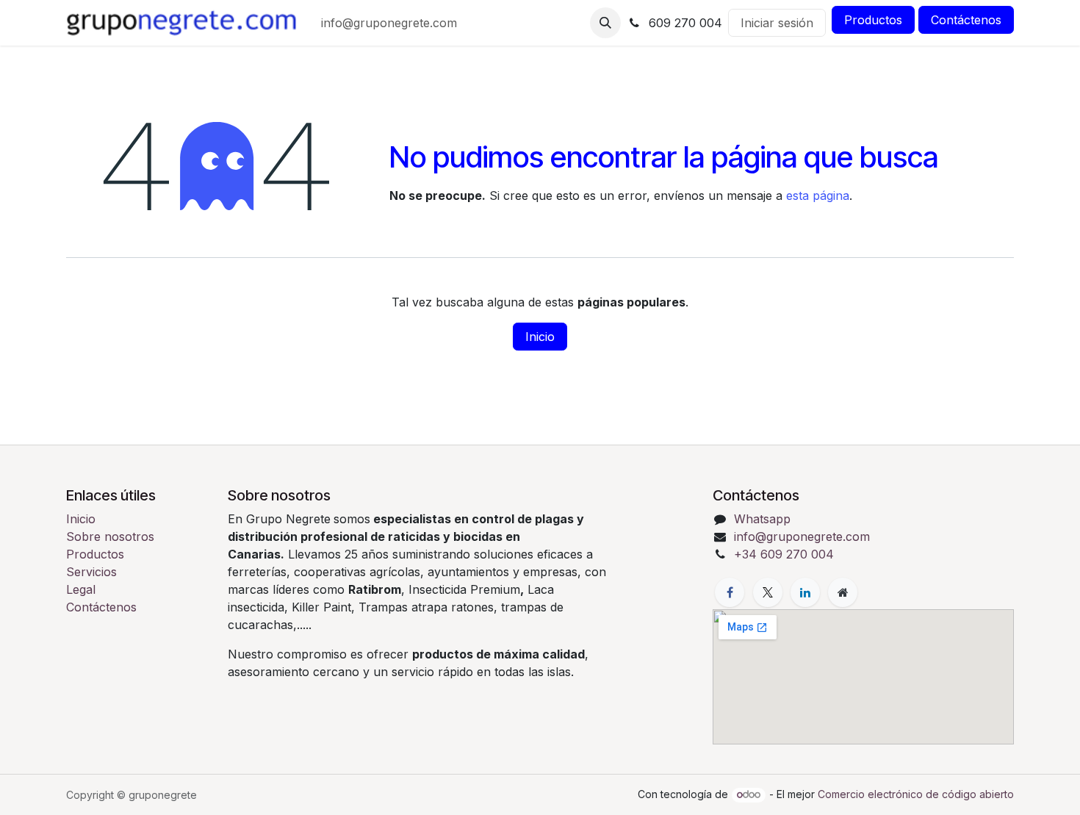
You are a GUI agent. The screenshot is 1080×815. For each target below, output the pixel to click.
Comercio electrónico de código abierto (916, 794)
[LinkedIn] (805, 592)
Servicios (91, 571)
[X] (767, 592)
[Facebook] (729, 592)
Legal (81, 589)
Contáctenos (966, 19)
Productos (873, 19)
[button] (605, 22)
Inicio (540, 336)
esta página (817, 195)
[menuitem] (389, 22)
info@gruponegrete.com (802, 536)
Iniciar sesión (777, 22)
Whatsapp (762, 518)
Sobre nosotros (110, 536)
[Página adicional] (842, 592)
